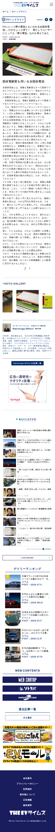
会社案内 (27, 778)
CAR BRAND (27, 557)
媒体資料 (27, 805)
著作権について (27, 794)
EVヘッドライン (19, 11)
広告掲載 (27, 799)
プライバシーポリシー (27, 783)
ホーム (6, 11)
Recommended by (34, 549)
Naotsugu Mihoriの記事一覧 (27, 363)
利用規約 (27, 789)
